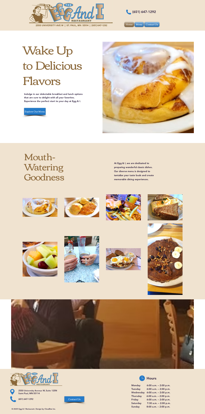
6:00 (149, 389)
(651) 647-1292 (144, 12)
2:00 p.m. (165, 385)
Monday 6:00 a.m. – (145, 385)
